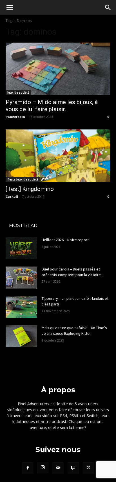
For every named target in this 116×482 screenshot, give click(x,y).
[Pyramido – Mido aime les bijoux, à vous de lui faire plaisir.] (58, 69)
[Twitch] (73, 468)
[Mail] (58, 468)
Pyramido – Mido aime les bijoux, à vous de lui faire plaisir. (52, 106)
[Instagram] (42, 467)
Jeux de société (18, 92)
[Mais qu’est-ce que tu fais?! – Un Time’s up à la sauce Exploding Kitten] (21, 336)
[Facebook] (27, 468)
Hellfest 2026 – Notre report (65, 239)
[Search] (108, 7)
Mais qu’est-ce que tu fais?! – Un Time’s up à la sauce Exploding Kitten (74, 330)
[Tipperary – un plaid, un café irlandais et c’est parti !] (21, 307)
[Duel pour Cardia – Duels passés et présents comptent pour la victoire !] (21, 278)
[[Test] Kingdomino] (58, 155)
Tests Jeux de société (22, 179)
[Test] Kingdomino (30, 189)
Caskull (12, 196)
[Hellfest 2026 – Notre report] (21, 248)
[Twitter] (88, 468)
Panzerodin (15, 117)
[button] (10, 7)
